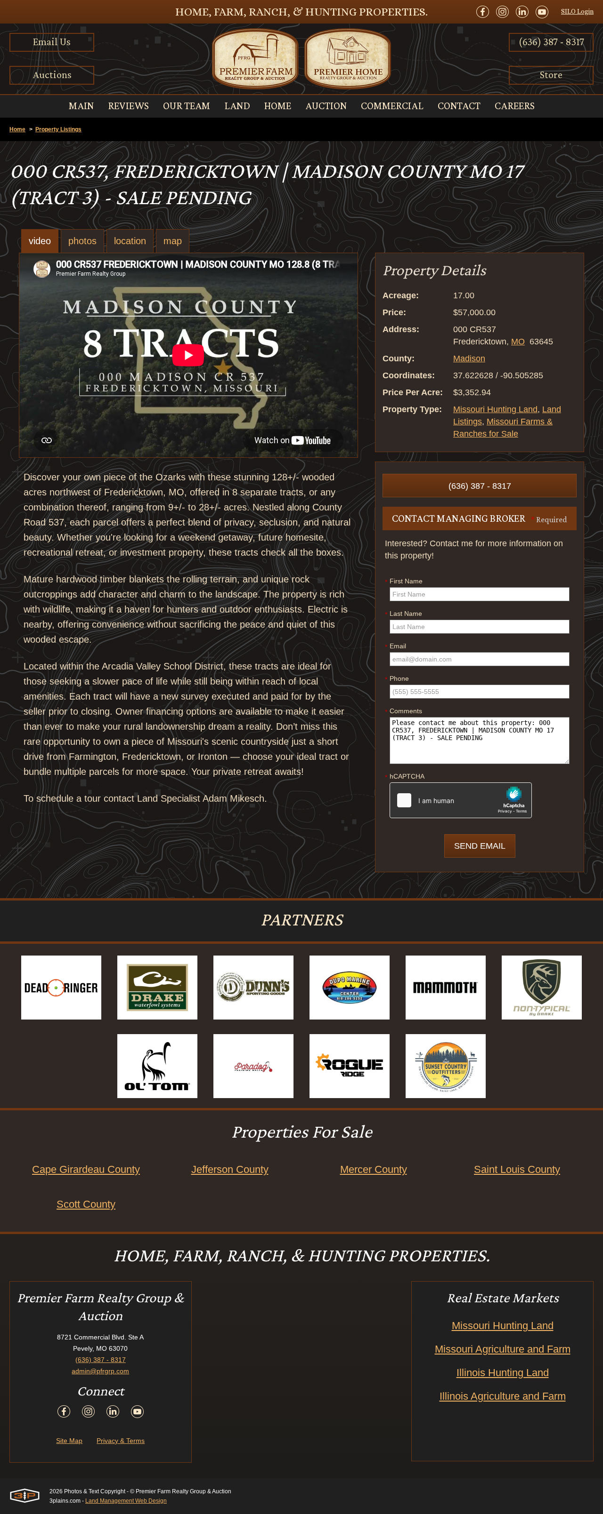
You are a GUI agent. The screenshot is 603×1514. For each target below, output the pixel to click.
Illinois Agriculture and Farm (503, 1396)
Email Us (52, 42)
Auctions (52, 74)
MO (518, 341)
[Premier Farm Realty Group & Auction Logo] (301, 59)
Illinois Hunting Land (502, 1373)
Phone (397, 679)
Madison (469, 358)
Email (395, 646)
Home (17, 129)
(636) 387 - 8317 (551, 42)
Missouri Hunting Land (495, 409)
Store (551, 74)
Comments (403, 711)
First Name (404, 581)
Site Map (69, 1440)
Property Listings (58, 129)
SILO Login (577, 11)
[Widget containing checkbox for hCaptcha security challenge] (461, 800)
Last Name (403, 614)
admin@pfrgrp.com (100, 1371)
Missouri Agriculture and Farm (502, 1349)
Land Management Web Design (126, 1501)
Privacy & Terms (121, 1440)
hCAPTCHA (404, 777)
